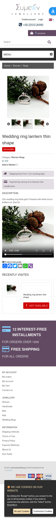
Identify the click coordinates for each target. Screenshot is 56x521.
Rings (25, 65)
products (40, 33)
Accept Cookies (21, 511)
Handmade (7, 406)
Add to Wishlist (9, 165)
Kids (4, 415)
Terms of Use (8, 436)
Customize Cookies (42, 511)
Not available (9, 149)
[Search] (49, 42)
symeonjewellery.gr (18, 468)
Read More (12, 505)
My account (7, 381)
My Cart (5, 385)
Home (7, 65)
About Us (6, 449)
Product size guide (12, 262)
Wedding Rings (9, 419)
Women (16, 65)
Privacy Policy (8, 440)
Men (4, 411)
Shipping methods (10, 432)
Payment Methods (10, 445)
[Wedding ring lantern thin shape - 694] (12, 290)
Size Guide (7, 454)
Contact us (7, 390)
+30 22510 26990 (33, 25)
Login (40, 19)
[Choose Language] (51, 19)
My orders (7, 377)
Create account (29, 19)
